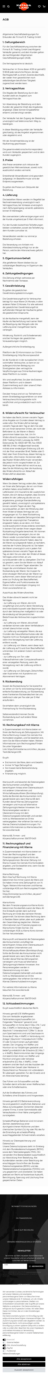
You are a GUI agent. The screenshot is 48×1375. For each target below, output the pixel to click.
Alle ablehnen (24, 1364)
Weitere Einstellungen (11, 1354)
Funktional (11, 1351)
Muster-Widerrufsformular (18, 460)
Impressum (39, 1328)
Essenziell (11, 1340)
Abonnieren (37, 1266)
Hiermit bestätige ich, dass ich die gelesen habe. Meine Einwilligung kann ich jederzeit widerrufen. (22, 1274)
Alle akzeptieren (24, 1359)
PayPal (10, 1348)
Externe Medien (13, 1342)
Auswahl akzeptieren (24, 1370)
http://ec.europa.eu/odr (28, 355)
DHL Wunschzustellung (16, 1345)
